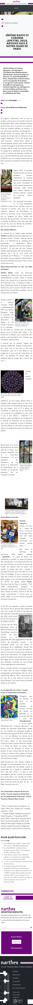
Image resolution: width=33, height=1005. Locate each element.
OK (31, 927)
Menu (16, 8)
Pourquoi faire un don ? (16, 947)
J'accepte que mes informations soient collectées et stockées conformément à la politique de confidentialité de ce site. (16, 903)
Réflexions (9, 15)
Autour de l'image (15, 14)
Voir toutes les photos (10, 23)
